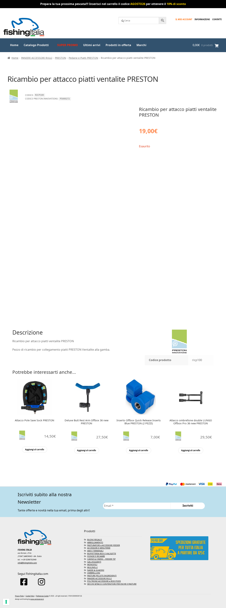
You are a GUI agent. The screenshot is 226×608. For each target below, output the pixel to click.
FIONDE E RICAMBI (96, 556)
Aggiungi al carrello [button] (34, 449)
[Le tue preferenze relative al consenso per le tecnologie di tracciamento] (6, 601)
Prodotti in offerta (118, 45)
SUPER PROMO (67, 45)
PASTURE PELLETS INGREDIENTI (102, 575)
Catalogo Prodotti (36, 45)
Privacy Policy (19, 596)
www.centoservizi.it (37, 599)
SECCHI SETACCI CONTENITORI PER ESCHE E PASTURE (111, 584)
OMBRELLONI (93, 572)
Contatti (217, 19)
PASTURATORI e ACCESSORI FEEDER (103, 545)
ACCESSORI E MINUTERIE (98, 548)
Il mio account (184, 19)
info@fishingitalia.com (27, 562)
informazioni (202, 19)
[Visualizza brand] (13, 104)
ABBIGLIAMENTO (95, 542)
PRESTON (60, 58)
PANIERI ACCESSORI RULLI (36, 58)
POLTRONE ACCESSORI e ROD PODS (104, 581)
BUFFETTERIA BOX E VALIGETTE (101, 553)
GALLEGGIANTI (94, 561)
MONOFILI (92, 564)
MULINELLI (92, 567)
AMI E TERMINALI (95, 550)
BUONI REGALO (94, 539)
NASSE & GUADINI (95, 570)
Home (14, 45)
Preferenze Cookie (42, 596)
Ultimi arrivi (91, 45)
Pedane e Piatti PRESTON (83, 58)
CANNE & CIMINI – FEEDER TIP (101, 559)
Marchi (141, 45)
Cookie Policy (30, 596)
